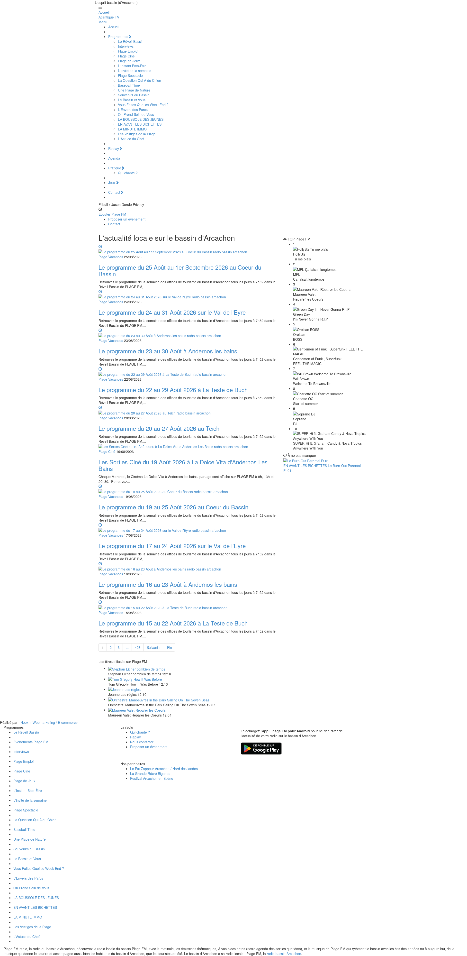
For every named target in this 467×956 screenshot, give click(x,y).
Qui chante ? (128, 172)
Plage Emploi (128, 51)
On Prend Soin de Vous (136, 114)
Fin (169, 647)
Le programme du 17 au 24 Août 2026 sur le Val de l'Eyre (172, 545)
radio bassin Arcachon (284, 953)
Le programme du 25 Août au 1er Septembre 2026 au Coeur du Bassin (180, 270)
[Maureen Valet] (137, 709)
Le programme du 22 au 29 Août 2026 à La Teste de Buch (173, 389)
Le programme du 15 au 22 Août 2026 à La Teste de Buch (173, 623)
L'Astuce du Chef (131, 138)
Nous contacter (141, 741)
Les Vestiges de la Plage (137, 133)
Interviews (126, 46)
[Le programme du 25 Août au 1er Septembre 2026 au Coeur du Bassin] (187, 249)
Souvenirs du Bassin (133, 94)
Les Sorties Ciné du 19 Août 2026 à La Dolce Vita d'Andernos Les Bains (183, 465)
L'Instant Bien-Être (132, 65)
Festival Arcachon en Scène (151, 778)
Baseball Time (129, 85)
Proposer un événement (148, 746)
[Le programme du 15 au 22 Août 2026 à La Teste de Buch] (187, 604)
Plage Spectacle (130, 75)
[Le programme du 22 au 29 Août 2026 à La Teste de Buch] (187, 371)
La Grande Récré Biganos (150, 773)
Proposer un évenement (126, 219)
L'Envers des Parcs (133, 109)
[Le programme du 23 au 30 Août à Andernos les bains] (187, 333)
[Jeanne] (124, 689)
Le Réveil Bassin (131, 41)
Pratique (114, 167)
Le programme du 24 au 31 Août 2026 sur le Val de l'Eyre (172, 312)
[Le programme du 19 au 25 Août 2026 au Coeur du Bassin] (187, 489)
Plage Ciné (126, 56)
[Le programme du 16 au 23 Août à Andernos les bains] (187, 566)
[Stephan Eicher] (136, 668)
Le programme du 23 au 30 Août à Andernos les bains (168, 351)
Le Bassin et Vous (131, 99)
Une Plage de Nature (134, 90)
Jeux (112, 182)
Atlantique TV (109, 17)
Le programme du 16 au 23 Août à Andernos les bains (168, 584)
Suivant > (154, 647)
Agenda (114, 158)
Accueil (104, 12)
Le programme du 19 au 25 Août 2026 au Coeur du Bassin (173, 507)
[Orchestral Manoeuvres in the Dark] (158, 699)
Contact (114, 192)
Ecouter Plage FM (112, 214)
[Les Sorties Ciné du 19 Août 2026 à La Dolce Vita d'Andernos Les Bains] (173, 446)
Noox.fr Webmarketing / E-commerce (49, 722)
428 (138, 647)
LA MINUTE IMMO (132, 129)
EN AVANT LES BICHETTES (140, 124)
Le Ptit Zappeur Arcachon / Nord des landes (164, 768)
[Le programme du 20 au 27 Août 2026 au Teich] (187, 410)
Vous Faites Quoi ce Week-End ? (143, 104)
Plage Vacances (111, 256)
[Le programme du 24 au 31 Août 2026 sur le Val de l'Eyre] (187, 294)
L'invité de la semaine (134, 70)
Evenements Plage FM (30, 741)
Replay (113, 148)
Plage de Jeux (129, 60)
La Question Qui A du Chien (139, 80)
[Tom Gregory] (135, 678)
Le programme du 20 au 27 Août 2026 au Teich (159, 428)
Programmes (118, 36)
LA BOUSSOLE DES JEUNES (140, 119)
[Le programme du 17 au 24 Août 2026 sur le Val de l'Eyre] (187, 527)
